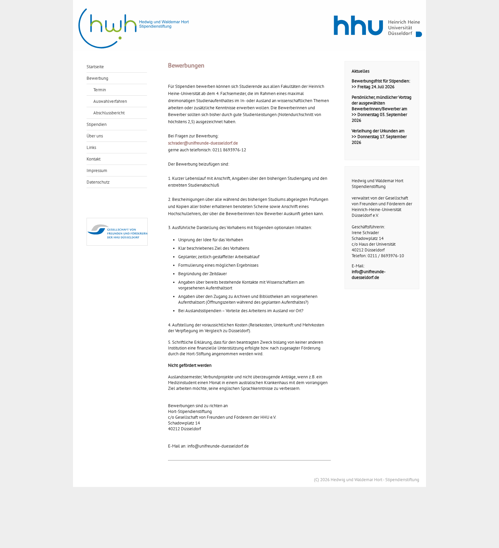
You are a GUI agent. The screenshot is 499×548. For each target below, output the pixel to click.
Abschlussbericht (109, 113)
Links (91, 147)
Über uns (95, 136)
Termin (99, 90)
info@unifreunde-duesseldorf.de (369, 274)
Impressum (97, 170)
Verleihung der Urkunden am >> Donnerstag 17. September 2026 (379, 136)
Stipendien (97, 124)
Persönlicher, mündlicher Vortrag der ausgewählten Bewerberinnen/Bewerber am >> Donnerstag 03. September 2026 (381, 108)
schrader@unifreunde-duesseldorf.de (203, 143)
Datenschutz (98, 182)
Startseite (95, 67)
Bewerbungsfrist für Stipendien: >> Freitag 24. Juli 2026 (381, 84)
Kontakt (93, 159)
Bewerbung (97, 78)
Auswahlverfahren (110, 101)
